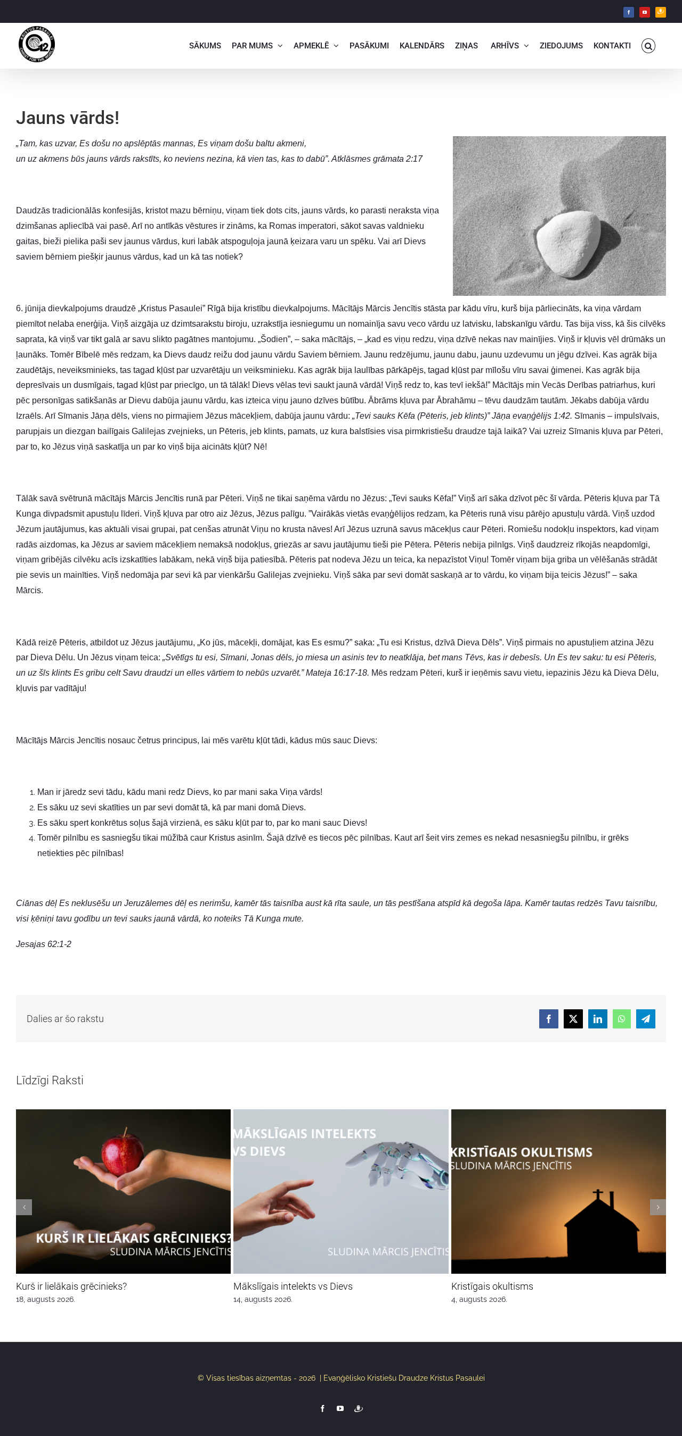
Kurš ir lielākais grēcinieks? (71, 1286)
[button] (649, 45)
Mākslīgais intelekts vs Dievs (293, 1286)
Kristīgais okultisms (492, 1286)
